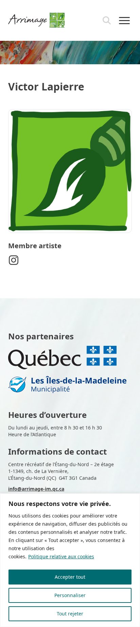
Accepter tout (70, 577)
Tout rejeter (70, 613)
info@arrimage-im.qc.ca (36, 489)
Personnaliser (70, 595)
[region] (70, 560)
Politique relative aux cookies (61, 556)
